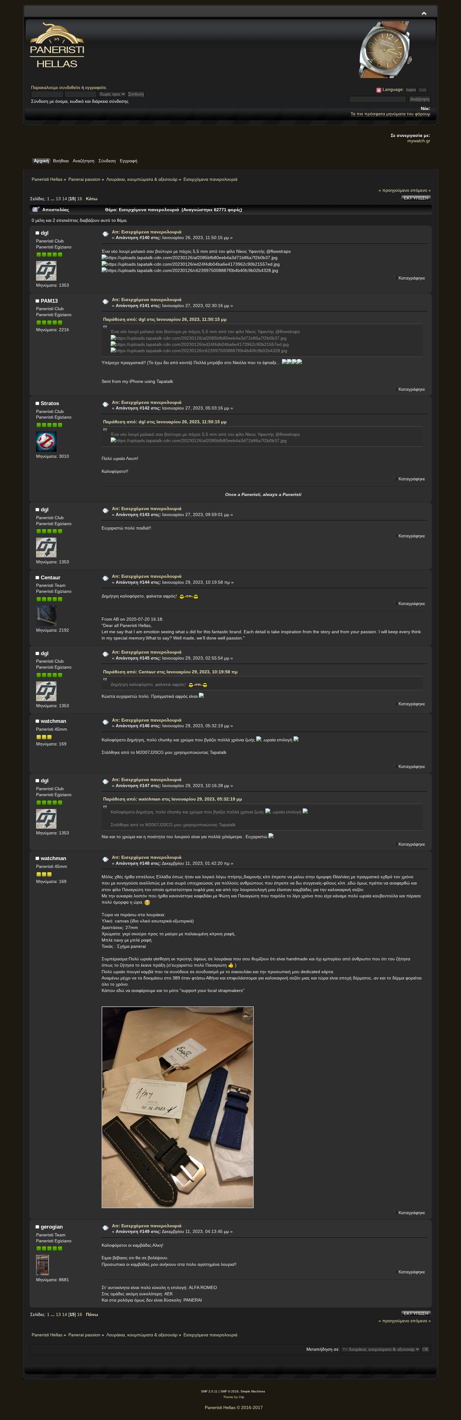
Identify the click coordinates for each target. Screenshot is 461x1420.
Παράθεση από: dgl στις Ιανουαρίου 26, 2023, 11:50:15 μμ (165, 319)
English (411, 89)
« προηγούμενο (394, 190)
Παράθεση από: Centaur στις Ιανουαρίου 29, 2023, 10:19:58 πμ (170, 671)
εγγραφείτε (95, 87)
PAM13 (49, 301)
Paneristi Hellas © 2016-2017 (234, 1407)
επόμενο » (421, 190)
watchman (53, 721)
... (53, 198)
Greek (422, 89)
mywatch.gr (418, 140)
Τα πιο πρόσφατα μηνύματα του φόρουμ (390, 113)
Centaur (51, 577)
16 (79, 198)
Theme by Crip (233, 1397)
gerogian (52, 1227)
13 (58, 198)
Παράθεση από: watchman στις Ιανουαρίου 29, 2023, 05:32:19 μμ (172, 798)
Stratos (50, 403)
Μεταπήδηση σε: (323, 1349)
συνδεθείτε (69, 87)
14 (64, 198)
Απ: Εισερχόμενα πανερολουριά (147, 231)
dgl (45, 233)
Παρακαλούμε (45, 87)
